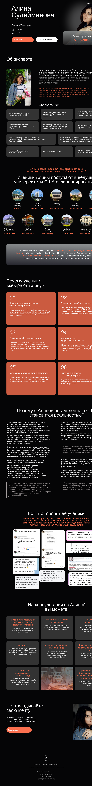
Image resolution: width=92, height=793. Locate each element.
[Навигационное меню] (88, 3)
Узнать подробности (45, 39)
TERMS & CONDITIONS (35, 767)
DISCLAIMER (60, 767)
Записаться (17, 40)
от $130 (18, 32)
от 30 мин (19, 29)
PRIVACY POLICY (49, 767)
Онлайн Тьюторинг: (22, 25)
